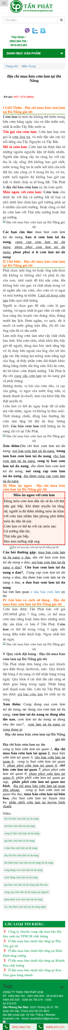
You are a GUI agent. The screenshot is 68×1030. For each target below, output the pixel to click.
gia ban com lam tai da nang (19, 840)
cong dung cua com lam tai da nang (23, 870)
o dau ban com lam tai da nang (20, 848)
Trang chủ (12, 66)
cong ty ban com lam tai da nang (21, 833)
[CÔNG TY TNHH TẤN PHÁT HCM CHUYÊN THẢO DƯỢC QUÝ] (34, 6)
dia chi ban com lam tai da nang (21, 818)
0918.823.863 (18, 45)
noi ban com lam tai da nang (19, 826)
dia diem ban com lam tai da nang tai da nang (28, 862)
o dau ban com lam (45, 592)
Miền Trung (29, 66)
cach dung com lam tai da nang (21, 877)
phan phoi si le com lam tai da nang (23, 899)
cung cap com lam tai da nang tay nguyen (26, 892)
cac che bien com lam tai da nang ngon (25, 906)
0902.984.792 (18, 41)
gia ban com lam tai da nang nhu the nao (26, 884)
